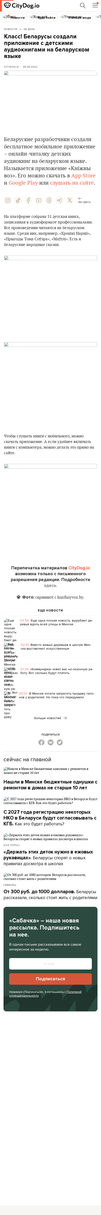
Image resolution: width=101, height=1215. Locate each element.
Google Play (23, 183)
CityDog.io (11, 66)
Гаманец (10, 884)
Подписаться (50, 979)
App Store (83, 175)
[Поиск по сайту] (83, 5)
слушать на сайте (72, 183)
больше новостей (48, 718)
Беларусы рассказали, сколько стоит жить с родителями (50, 894)
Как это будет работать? (50, 818)
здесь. (50, 585)
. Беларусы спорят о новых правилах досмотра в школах (48, 858)
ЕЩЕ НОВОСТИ (50, 610)
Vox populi (12, 845)
